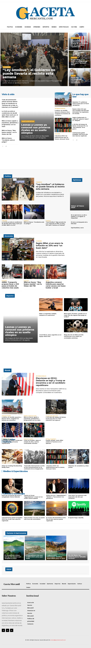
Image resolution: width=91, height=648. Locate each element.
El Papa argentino (51, 439)
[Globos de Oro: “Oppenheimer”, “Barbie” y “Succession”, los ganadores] (56, 486)
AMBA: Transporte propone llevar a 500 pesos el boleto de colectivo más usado (10, 285)
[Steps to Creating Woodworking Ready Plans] (12, 456)
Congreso (6, 67)
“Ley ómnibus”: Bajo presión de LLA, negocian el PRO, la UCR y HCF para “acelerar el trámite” (56, 223)
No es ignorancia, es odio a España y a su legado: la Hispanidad (79, 216)
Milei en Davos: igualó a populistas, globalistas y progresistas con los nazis (32, 418)
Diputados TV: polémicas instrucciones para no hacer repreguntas (80, 103)
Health (73, 75)
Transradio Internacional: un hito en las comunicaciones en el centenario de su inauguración (34, 467)
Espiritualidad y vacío (77, 227)
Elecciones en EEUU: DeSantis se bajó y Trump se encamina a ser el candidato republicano (79, 43)
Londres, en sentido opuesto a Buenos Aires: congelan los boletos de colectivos (62, 113)
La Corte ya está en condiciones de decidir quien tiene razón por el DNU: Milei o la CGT (12, 223)
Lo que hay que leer (52, 415)
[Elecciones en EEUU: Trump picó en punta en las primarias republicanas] (12, 430)
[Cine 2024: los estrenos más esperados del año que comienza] (78, 486)
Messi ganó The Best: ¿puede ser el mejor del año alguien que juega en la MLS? (75, 315)
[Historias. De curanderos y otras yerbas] (78, 456)
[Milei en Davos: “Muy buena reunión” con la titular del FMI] (34, 271)
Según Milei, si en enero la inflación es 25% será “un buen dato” (79, 62)
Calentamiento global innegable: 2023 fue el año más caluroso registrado (80, 134)
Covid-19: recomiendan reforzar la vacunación (76, 80)
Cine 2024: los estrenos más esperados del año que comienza (77, 497)
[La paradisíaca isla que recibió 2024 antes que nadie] (35, 548)
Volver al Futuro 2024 (77, 206)
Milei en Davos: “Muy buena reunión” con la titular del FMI (9, 132)
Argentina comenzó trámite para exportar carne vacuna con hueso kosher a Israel (55, 285)
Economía (74, 57)
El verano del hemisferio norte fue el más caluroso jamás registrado (56, 519)
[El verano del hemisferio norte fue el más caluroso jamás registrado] (56, 508)
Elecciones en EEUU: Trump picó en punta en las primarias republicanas (12, 442)
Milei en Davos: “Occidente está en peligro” (8, 140)
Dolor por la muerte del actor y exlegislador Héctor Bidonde (11, 496)
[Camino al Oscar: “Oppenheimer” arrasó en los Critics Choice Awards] (34, 486)
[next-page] (6, 146)
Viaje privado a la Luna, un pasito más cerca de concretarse (34, 518)
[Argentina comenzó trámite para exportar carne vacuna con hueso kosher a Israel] (56, 271)
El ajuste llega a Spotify (75, 517)
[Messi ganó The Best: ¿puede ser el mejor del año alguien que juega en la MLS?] (76, 304)
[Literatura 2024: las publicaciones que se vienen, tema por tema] (63, 125)
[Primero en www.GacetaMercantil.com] (45, 13)
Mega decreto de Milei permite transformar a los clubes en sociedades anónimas (73, 336)
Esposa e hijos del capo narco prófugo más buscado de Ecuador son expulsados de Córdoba (80, 111)
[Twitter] (7, 630)
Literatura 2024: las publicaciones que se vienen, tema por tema (62, 137)
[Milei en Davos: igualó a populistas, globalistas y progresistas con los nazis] (34, 407)
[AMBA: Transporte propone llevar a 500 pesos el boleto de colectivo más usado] (12, 271)
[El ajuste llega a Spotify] (78, 508)
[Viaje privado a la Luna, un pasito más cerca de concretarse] (34, 508)
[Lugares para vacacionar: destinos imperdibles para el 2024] (56, 548)
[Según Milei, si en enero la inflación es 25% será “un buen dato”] (18, 249)
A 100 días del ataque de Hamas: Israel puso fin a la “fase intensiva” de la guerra (56, 418)
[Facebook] (3, 630)
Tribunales (4, 220)
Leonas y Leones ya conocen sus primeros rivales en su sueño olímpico (35, 128)
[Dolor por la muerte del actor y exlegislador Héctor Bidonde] (12, 486)
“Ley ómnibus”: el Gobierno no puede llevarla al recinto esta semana (29, 73)
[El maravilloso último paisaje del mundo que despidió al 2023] (14, 548)
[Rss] (11, 630)
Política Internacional (30, 415)
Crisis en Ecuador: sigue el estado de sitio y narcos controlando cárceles (32, 442)
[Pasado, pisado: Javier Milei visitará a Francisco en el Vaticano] (56, 430)
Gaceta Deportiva (28, 121)
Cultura (57, 133)
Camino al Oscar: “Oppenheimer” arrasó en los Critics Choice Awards (33, 497)
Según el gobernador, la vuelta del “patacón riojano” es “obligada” (80, 119)
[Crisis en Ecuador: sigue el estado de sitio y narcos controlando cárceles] (34, 430)
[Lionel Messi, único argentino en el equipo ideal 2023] (51, 325)
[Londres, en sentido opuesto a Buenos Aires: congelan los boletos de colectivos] (63, 99)
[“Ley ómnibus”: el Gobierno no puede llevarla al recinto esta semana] (34, 59)
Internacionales (60, 108)
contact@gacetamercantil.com (58, 640)
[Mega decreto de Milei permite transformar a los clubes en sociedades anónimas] (76, 325)
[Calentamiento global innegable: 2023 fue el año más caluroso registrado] (12, 508)
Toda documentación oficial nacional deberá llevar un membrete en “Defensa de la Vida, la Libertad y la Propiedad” (10, 103)
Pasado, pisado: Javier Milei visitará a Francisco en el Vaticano (54, 442)
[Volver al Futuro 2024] (79, 195)
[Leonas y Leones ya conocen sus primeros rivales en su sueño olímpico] (36, 116)
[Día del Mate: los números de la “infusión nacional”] (77, 548)
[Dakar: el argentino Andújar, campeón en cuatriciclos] (51, 304)
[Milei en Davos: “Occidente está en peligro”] (34, 212)
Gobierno (26, 220)
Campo (47, 280)
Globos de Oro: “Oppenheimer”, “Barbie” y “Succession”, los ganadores (56, 497)
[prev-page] (3, 146)
